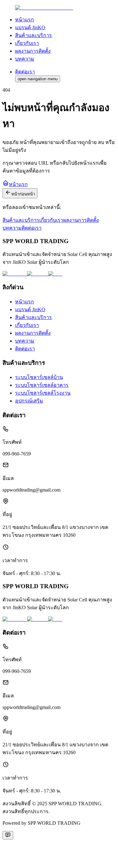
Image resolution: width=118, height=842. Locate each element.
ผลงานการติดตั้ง (81, 220)
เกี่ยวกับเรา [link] (27, 43)
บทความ (12, 228)
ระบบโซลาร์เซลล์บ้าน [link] (39, 377)
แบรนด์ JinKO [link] (30, 27)
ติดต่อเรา (32, 228)
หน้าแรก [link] (24, 19)
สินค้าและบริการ (21, 220)
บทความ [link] (24, 58)
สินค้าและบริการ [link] (33, 35)
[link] (44, 7)
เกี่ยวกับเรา (51, 220)
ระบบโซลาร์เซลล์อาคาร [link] (42, 385)
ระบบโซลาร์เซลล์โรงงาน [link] (42, 393)
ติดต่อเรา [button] (25, 71)
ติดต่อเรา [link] (25, 348)
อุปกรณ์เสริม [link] (29, 400)
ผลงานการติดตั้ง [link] (33, 51)
